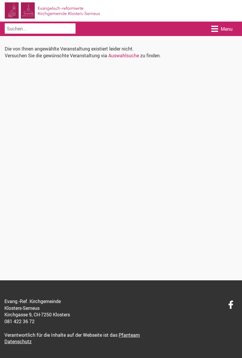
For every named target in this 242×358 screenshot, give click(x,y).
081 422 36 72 (19, 321)
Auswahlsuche (123, 55)
